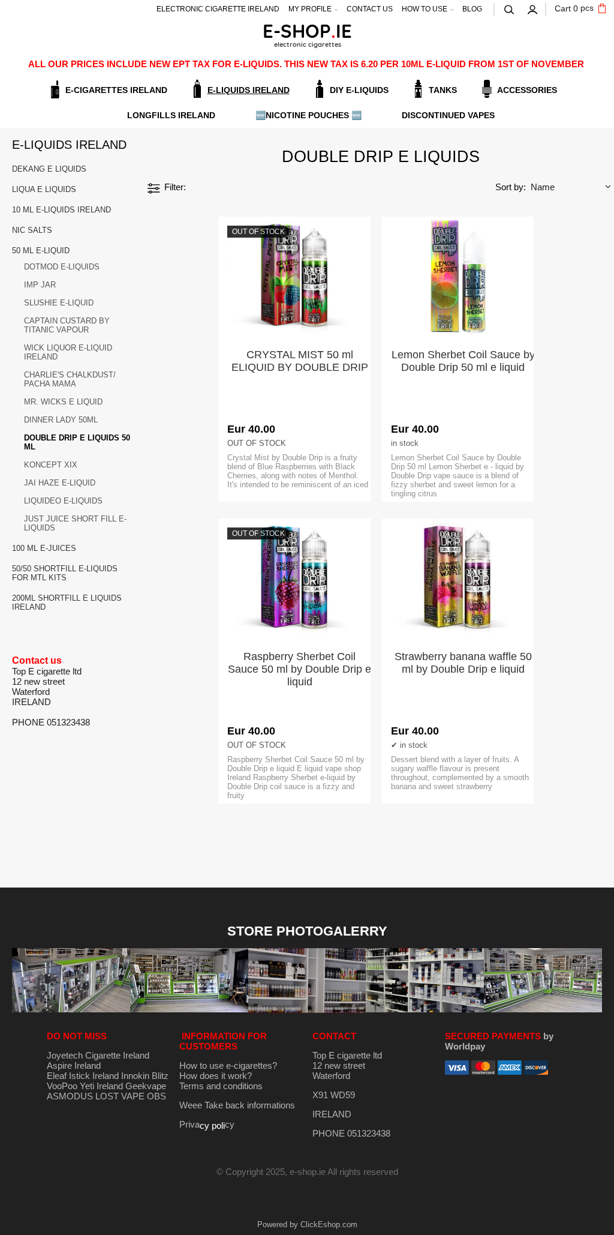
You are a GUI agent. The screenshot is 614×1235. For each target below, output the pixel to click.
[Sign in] (533, 8)
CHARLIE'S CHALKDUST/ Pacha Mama (70, 379)
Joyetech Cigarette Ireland (98, 1055)
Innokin (135, 1076)
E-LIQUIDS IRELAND (248, 90)
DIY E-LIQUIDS (359, 90)
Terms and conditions (221, 1086)
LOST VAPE (120, 1096)
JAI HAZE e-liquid (59, 482)
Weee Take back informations (237, 1105)
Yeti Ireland (101, 1086)
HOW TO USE (424, 9)
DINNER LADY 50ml (61, 419)
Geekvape (145, 1086)
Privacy (206, 1124)
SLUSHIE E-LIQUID (59, 302)
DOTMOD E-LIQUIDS (62, 266)
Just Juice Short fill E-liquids (75, 523)
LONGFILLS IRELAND (171, 115)
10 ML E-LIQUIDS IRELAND (61, 209)
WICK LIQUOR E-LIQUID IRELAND (68, 352)
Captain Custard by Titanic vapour (67, 325)
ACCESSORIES (527, 90)
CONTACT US (370, 9)
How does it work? (215, 1076)
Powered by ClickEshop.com (307, 1224)
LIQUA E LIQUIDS (44, 189)
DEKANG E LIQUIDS (49, 168)
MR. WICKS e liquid (63, 401)
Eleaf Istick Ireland (84, 1076)
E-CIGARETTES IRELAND (116, 90)
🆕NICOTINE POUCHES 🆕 (308, 115)
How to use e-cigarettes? (228, 1065)
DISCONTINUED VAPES (448, 115)
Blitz (160, 1076)
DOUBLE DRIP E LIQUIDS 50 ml (77, 442)
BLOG (472, 9)
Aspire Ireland (74, 1065)
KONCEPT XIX (50, 464)
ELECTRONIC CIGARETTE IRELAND (217, 9)
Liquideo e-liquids (63, 500)
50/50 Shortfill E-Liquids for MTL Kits (65, 573)
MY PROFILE (310, 9)
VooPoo (62, 1086)
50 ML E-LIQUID (41, 250)
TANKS (443, 90)
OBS (156, 1096)
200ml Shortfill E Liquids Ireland (67, 602)
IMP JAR (40, 284)
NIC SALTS (32, 230)
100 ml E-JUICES (44, 548)
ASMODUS (70, 1096)
